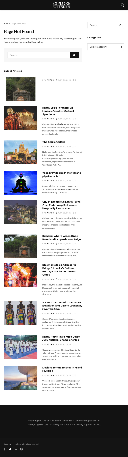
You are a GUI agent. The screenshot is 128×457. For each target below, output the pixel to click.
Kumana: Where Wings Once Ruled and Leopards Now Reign (61, 238)
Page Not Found (19, 23)
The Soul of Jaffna (53, 141)
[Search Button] (74, 55)
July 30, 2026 (64, 119)
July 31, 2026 (64, 80)
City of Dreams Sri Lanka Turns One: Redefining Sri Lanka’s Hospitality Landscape (61, 205)
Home (7, 23)
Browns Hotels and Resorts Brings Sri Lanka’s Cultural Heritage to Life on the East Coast (59, 269)
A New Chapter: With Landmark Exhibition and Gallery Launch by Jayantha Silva (62, 306)
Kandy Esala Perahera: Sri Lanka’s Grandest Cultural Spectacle (58, 111)
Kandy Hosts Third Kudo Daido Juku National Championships (61, 338)
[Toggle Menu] (4, 13)
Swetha (50, 80)
